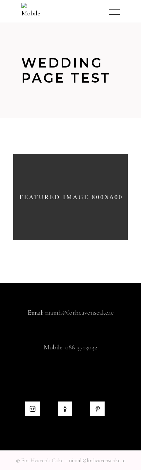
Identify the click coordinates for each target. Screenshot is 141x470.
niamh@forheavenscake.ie (79, 312)
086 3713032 (81, 347)
